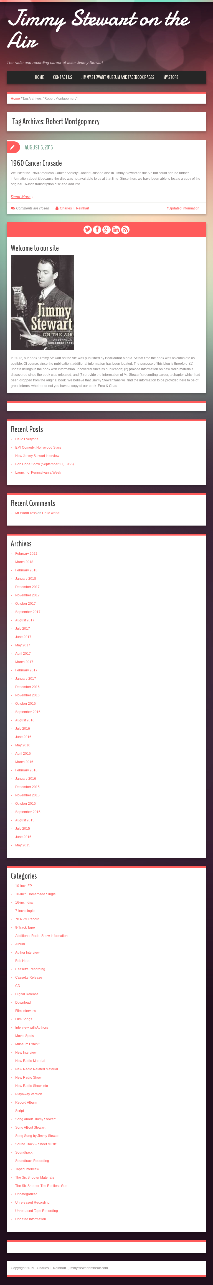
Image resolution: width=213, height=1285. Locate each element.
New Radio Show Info (31, 1086)
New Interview (26, 1052)
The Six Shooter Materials (34, 1177)
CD (17, 986)
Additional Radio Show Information (41, 936)
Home (39, 77)
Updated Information (184, 208)
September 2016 (27, 712)
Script (19, 1111)
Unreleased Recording (32, 1202)
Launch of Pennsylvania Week (38, 472)
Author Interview (27, 952)
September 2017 (27, 612)
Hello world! (51, 513)
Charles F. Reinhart (74, 208)
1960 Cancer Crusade (36, 163)
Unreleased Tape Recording (36, 1211)
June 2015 (23, 837)
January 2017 (25, 679)
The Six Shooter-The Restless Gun (41, 1186)
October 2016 (25, 704)
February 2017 (26, 670)
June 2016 (23, 737)
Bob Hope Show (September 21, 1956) (44, 464)
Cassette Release (28, 977)
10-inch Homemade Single (35, 894)
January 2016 (25, 779)
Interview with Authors (31, 1027)
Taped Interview (27, 1169)
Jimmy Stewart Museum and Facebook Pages (117, 77)
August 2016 (24, 720)
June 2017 (23, 637)
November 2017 (27, 595)
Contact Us (62, 77)
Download (23, 1002)
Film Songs (23, 1019)
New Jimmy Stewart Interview (37, 456)
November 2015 (27, 795)
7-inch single (25, 911)
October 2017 (25, 604)
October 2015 (25, 804)
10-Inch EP (23, 886)
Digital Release (27, 994)
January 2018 (25, 579)
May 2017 (22, 645)
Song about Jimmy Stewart (35, 1119)
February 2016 (26, 770)
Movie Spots (24, 1036)
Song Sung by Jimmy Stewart (37, 1136)
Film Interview (25, 1011)
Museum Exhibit (27, 1044)
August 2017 (24, 620)
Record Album (26, 1102)
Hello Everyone (27, 439)
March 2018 (24, 562)
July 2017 (22, 629)
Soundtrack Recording (32, 1161)
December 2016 (27, 687)
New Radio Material (30, 1061)
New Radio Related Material (36, 1069)
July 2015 (22, 829)
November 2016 (27, 695)
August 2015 (24, 820)
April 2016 (23, 754)
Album (20, 944)
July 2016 (22, 729)
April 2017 (23, 654)
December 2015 (27, 787)
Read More (21, 196)
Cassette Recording (30, 969)
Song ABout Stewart (30, 1127)
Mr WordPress (26, 513)
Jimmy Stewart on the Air (97, 29)
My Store (170, 77)
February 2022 (26, 554)
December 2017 (27, 587)
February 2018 (26, 570)
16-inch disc (24, 902)
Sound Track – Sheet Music (36, 1144)
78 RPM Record (27, 919)
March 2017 (24, 662)
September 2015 (27, 812)
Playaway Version (28, 1094)
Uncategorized (26, 1194)
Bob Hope (23, 961)
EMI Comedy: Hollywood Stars (38, 447)
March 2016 (24, 762)
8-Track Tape (25, 927)
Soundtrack (23, 1152)
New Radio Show (28, 1077)
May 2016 (22, 745)
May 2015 (22, 845)
